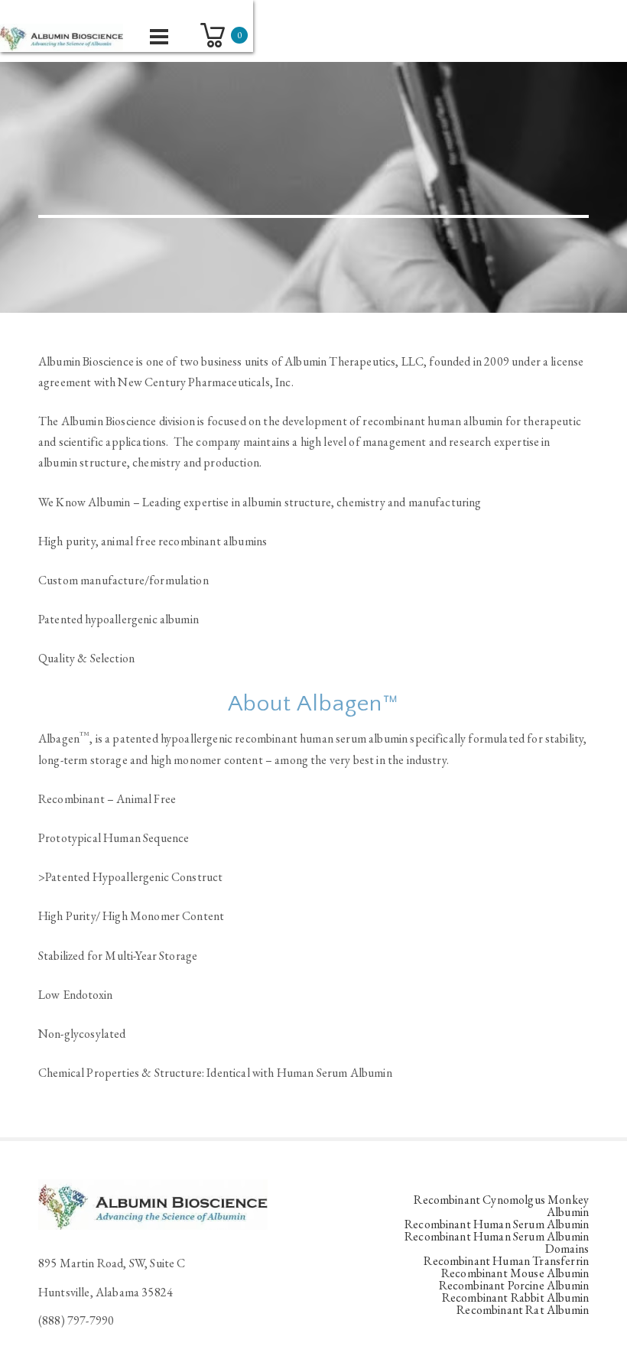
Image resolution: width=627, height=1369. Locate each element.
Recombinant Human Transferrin (506, 1261)
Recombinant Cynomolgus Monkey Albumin (501, 1206)
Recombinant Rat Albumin (522, 1310)
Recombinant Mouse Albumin (515, 1273)
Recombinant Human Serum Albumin (496, 1224)
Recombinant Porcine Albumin (514, 1285)
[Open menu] (159, 37)
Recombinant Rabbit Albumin (515, 1297)
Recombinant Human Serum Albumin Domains (496, 1242)
